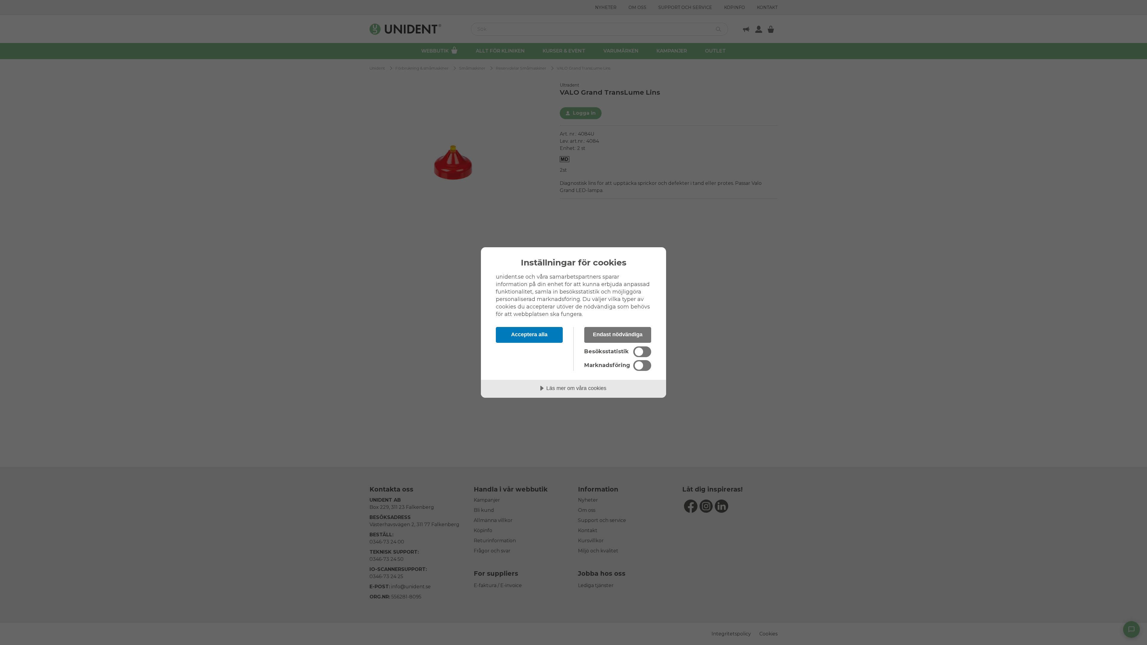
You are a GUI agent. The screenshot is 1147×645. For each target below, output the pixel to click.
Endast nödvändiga (617, 334)
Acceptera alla (529, 334)
